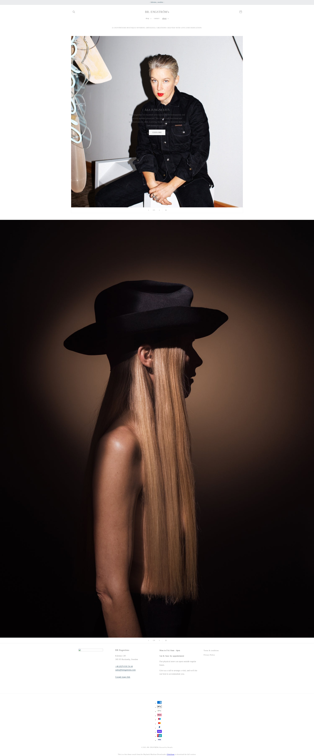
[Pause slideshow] (165, 210)
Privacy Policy (209, 655)
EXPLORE (176, 129)
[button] (74, 12)
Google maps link (122, 677)
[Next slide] (159, 210)
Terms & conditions (211, 650)
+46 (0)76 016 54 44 (124, 666)
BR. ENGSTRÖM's (153, 747)
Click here (170, 754)
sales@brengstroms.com (125, 670)
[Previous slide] (148, 210)
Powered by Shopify (166, 747)
